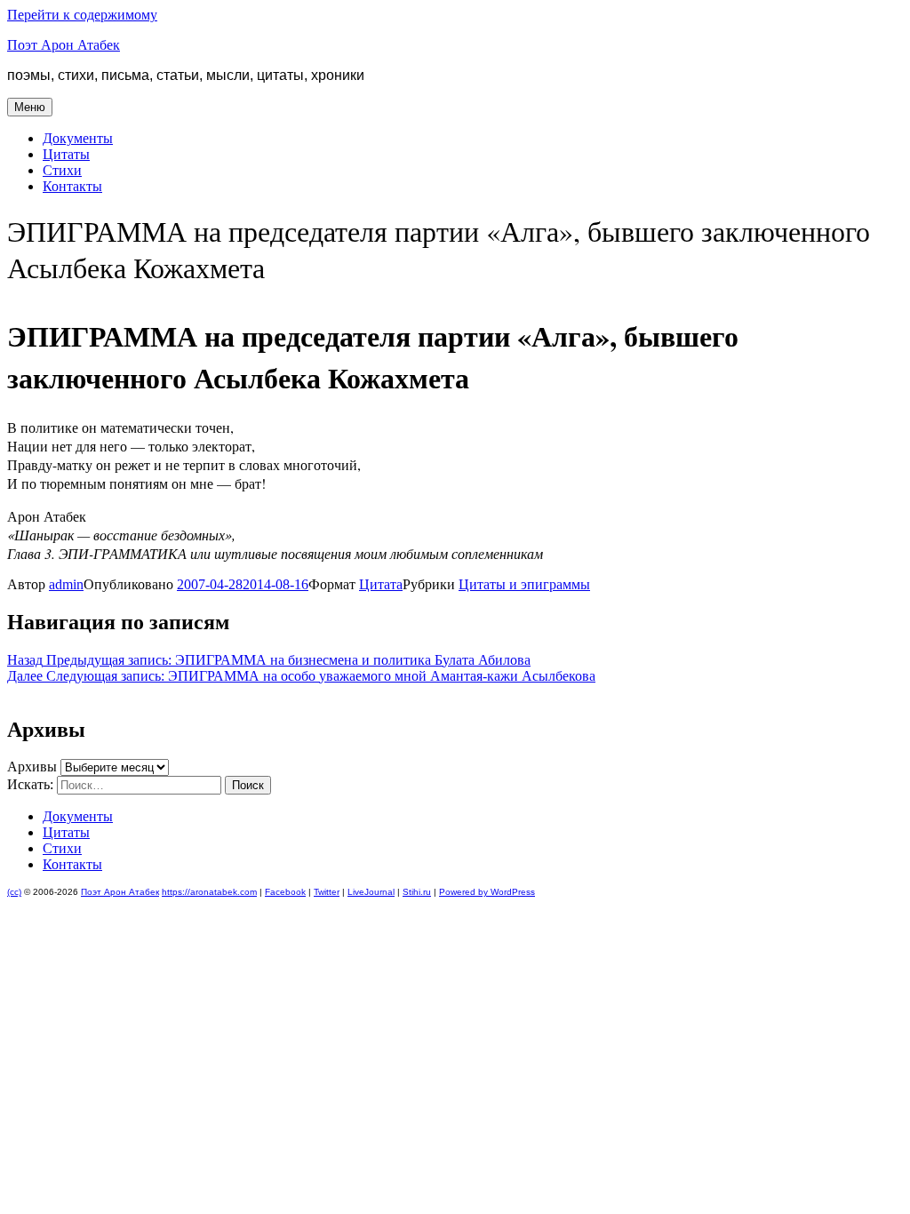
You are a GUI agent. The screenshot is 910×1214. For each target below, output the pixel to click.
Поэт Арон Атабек (63, 44)
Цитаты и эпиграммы (524, 584)
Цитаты (66, 154)
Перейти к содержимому (82, 14)
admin (66, 584)
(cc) (14, 892)
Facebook (285, 892)
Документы (78, 138)
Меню (29, 107)
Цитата (381, 584)
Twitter (326, 892)
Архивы (32, 766)
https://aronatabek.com (209, 892)
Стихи (62, 170)
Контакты (72, 186)
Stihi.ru (417, 892)
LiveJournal (371, 892)
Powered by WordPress (487, 892)
